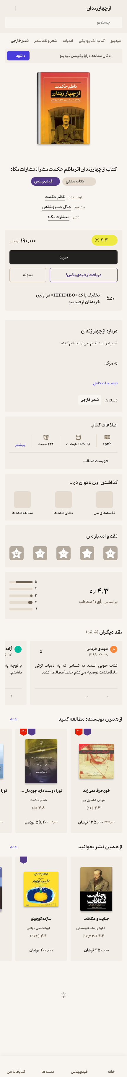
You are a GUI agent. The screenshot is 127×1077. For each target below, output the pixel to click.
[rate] (110, 553)
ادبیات (68, 41)
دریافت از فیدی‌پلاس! (83, 275)
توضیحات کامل (105, 383)
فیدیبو (115, 41)
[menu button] (8, 8)
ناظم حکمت (55, 197)
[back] (119, 8)
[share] (49, 155)
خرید (63, 257)
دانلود (20, 56)
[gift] (63, 155)
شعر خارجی (20, 41)
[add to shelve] (104, 499)
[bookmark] (78, 155)
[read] (22, 499)
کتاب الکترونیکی (92, 41)
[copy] (14, 299)
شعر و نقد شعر (46, 41)
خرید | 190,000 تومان (33, 1069)
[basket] (23, 8)
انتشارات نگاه (58, 217)
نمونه (28, 275)
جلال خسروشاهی (56, 207)
